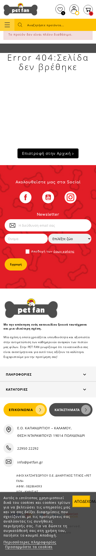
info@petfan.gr (30, 462)
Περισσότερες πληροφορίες (29, 542)
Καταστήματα (67, 410)
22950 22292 (28, 448)
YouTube (48, 197)
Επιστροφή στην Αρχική (47, 153)
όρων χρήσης (64, 251)
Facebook (25, 197)
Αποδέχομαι (82, 501)
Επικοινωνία (21, 410)
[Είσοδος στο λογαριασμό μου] (74, 8)
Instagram (70, 197)
